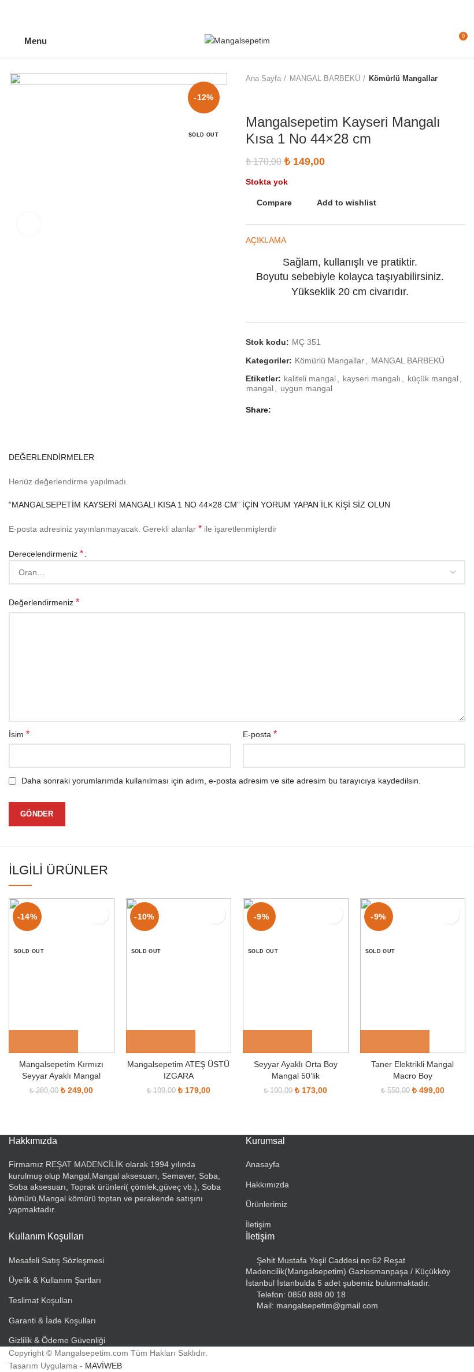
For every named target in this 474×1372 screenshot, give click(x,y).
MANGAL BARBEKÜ (325, 78)
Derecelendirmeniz (46, 553)
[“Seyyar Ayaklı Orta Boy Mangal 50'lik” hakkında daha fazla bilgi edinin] (277, 1041)
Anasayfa (263, 1164)
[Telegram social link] (264, 11)
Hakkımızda (267, 1184)
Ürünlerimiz (266, 1204)
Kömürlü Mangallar (403, 78)
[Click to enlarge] (28, 224)
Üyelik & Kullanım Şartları (55, 1280)
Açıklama (266, 240)
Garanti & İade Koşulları (52, 1320)
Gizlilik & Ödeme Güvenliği (57, 1340)
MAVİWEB (103, 1365)
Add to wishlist (346, 202)
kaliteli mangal (310, 378)
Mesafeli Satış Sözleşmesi (56, 1260)
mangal (259, 388)
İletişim (258, 1224)
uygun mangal (306, 388)
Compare (274, 202)
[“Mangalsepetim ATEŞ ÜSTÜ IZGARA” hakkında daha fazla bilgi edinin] (160, 1041)
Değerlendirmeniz (44, 602)
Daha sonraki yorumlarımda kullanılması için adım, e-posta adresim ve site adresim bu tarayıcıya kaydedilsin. (221, 780)
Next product (274, 96)
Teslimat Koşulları (41, 1300)
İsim (19, 734)
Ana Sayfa (263, 78)
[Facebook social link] (210, 11)
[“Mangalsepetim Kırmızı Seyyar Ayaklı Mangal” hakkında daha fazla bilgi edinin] (43, 1041)
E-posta (260, 734)
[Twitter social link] (224, 11)
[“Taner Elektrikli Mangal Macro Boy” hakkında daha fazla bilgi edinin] (394, 1041)
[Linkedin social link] (250, 11)
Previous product (251, 96)
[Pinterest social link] (237, 11)
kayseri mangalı (372, 378)
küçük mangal (433, 378)
